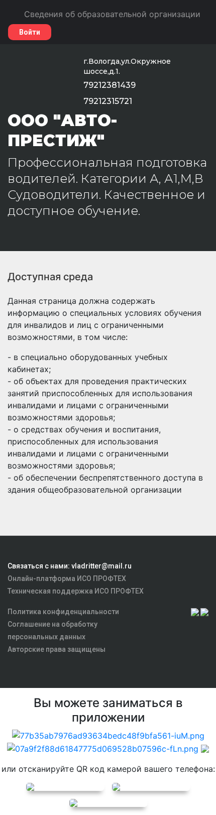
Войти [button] (29, 32)
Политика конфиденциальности (63, 612)
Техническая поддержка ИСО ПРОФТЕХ (76, 591)
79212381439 (109, 85)
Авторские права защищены (56, 649)
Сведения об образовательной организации (112, 14)
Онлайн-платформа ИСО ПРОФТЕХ (67, 578)
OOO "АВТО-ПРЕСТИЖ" (62, 130)
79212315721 (107, 101)
